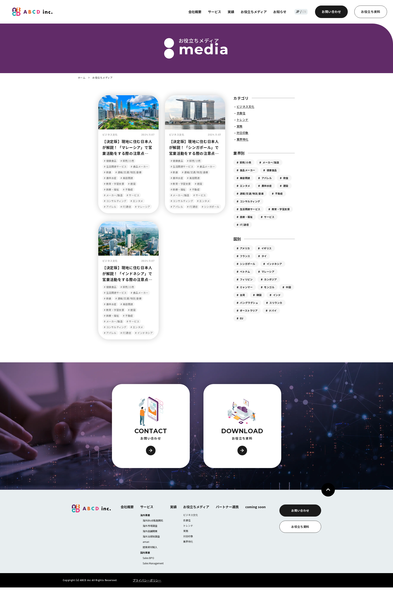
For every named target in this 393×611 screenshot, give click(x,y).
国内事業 (145, 552)
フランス (245, 256)
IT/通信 (244, 224)
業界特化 (188, 541)
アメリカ (245, 248)
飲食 (285, 178)
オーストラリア (248, 310)
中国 (288, 287)
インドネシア (274, 263)
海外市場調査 (150, 525)
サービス (214, 11)
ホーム (81, 77)
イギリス (266, 248)
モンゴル (269, 287)
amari (146, 541)
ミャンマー (246, 287)
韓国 (259, 295)
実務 (185, 531)
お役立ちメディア (254, 11)
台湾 (242, 295)
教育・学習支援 (281, 209)
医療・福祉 (246, 217)
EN (304, 11)
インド (277, 295)
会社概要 (194, 11)
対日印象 (188, 536)
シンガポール (247, 263)
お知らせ (279, 11)
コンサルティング (250, 201)
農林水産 (267, 185)
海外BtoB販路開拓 (153, 520)
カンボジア (270, 279)
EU (241, 318)
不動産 (279, 193)
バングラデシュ (249, 302)
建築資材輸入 (150, 547)
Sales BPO (148, 558)
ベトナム (245, 271)
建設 (285, 185)
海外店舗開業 (150, 531)
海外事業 (145, 515)
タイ (264, 256)
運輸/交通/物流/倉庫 (252, 193)
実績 (231, 11)
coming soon (255, 506)
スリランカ (275, 302)
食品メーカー (247, 170)
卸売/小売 (245, 162)
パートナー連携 (227, 506)
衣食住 (187, 520)
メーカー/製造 (271, 162)
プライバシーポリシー (147, 580)
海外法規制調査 (151, 536)
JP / (299, 11)
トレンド (188, 525)
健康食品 (272, 170)
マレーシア (268, 271)
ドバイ (273, 310)
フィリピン (246, 279)
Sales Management (153, 563)
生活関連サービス (250, 209)
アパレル (267, 178)
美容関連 (245, 178)
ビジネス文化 (190, 515)
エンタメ (245, 185)
